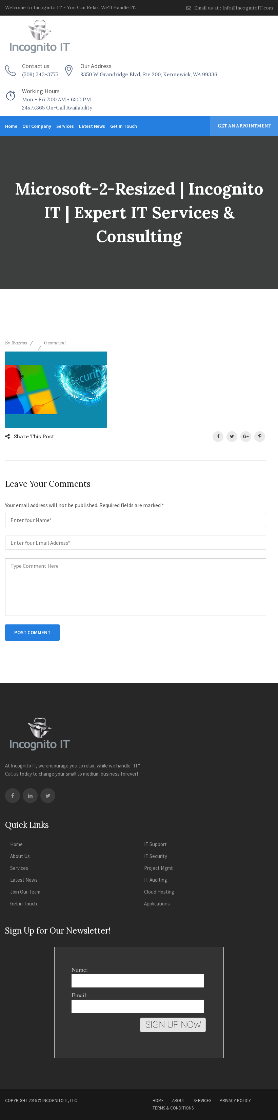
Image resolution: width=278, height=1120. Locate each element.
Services (65, 126)
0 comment (55, 343)
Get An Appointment (244, 126)
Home (11, 126)
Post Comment (32, 632)
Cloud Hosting (159, 891)
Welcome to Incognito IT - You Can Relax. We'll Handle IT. (70, 7)
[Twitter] (47, 795)
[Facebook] (12, 795)
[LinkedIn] (30, 795)
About (178, 1100)
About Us (20, 856)
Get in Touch (123, 126)
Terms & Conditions (173, 1108)
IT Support (155, 844)
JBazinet (19, 343)
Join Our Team (25, 891)
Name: (80, 969)
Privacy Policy (235, 1100)
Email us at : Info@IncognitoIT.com (233, 8)
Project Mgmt (158, 868)
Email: (80, 995)
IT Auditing (155, 880)
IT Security (155, 856)
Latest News (92, 126)
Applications (157, 903)
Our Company (36, 126)
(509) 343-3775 (40, 74)
